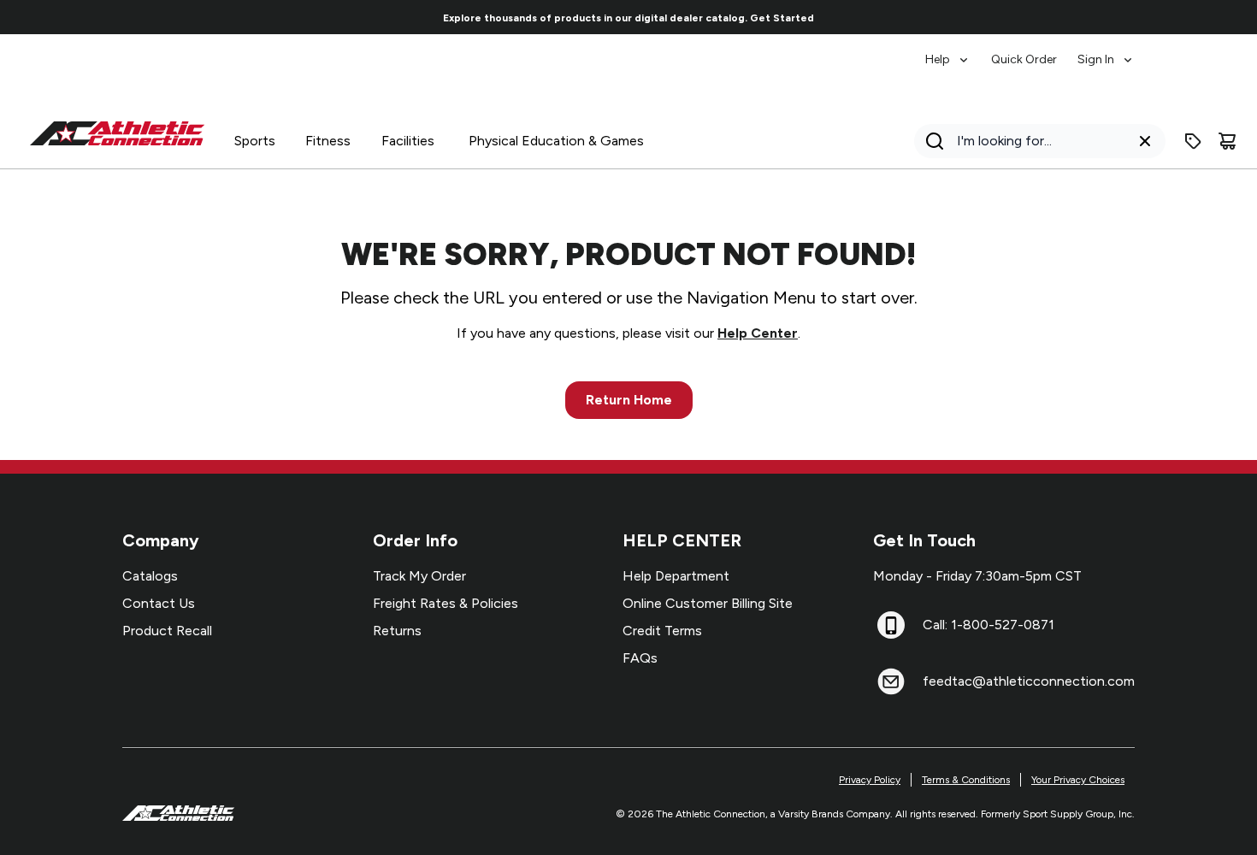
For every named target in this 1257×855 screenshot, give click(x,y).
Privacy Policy (869, 780)
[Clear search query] (1145, 141)
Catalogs (150, 576)
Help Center (757, 333)
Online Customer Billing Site (708, 603)
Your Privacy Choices (1077, 780)
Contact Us (158, 603)
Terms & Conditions (966, 780)
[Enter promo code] (1193, 141)
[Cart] (1227, 141)
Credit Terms (662, 630)
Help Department (676, 576)
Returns (397, 630)
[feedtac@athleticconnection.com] (891, 681)
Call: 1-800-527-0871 (988, 624)
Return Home (629, 400)
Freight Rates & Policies (445, 603)
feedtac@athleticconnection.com (1029, 681)
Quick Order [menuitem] (1024, 59)
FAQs (640, 658)
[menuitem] (948, 51)
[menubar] (1030, 51)
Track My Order (419, 576)
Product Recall (167, 630)
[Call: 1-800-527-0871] (891, 625)
